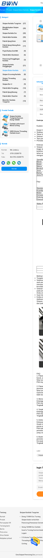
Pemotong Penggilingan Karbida (14, 60)
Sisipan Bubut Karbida (14, 70)
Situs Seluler (4, 535)
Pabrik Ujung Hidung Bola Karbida (14, 46)
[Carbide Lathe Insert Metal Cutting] (5, 126)
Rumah (2, 516)
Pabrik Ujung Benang (14, 92)
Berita (2, 529)
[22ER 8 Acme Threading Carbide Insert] (5, 133)
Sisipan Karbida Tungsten (14, 23)
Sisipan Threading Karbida (14, 79)
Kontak (14, 169)
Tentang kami (5, 526)
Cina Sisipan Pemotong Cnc (25, 555)
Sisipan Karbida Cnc (14, 33)
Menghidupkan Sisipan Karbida (14, 28)
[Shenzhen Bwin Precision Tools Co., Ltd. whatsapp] (8, 163)
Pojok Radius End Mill (14, 51)
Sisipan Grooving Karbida (14, 74)
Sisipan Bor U (14, 84)
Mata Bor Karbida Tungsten (14, 101)
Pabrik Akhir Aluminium (14, 55)
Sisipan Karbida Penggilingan (14, 65)
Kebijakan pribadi (6, 538)
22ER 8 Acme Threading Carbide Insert (18, 132)
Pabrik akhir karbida (14, 37)
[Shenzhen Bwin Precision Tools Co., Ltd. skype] (19, 163)
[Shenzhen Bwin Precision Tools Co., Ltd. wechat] (14, 163)
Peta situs (3, 532)
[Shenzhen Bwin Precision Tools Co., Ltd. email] (3, 163)
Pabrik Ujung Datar (14, 41)
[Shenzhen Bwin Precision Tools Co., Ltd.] (9, 3)
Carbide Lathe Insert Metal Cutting (17, 124)
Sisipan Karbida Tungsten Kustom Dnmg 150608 (16, 118)
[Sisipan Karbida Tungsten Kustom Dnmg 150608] (5, 118)
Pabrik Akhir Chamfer (14, 96)
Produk (2, 520)
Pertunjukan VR (5, 523)
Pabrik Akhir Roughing (14, 88)
